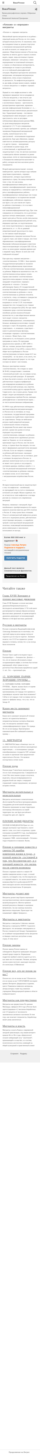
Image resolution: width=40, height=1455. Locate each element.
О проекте (14, 1054)
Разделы (23, 1054)
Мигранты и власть (14, 1026)
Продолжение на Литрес (15, 576)
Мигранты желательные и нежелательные (18, 793)
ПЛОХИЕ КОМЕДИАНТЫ (18, 821)
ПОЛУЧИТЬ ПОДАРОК (15, 558)
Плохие (7, 650)
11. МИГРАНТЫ (12, 740)
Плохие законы (11, 945)
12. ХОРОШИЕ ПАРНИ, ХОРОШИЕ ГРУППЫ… (17, 678)
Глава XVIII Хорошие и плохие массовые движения (19, 597)
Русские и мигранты (15, 625)
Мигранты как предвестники (20, 1000)
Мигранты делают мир (16, 893)
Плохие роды (10, 766)
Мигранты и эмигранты (16, 919)
